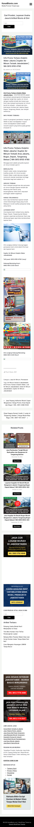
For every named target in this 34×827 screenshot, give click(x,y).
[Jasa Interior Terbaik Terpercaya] (17, 696)
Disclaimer (10, 773)
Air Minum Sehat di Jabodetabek (17, 382)
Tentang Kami (12, 768)
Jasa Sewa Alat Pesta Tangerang (14, 733)
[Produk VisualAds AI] (17, 809)
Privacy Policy (12, 771)
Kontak (9, 775)
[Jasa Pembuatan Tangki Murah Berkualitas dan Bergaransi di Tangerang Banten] (17, 448)
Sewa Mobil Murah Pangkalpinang (14, 739)
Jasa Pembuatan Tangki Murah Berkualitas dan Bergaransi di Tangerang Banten (17, 452)
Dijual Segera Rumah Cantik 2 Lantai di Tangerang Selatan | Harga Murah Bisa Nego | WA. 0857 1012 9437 (17, 415)
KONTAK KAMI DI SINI (11, 760)
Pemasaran (24, 379)
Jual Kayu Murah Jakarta (11, 741)
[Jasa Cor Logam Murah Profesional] (17, 556)
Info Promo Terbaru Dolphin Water (15, 384)
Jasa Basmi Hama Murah (11, 743)
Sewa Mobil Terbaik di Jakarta (13, 729)
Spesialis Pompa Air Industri (13, 737)
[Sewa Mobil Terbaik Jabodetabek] (17, 606)
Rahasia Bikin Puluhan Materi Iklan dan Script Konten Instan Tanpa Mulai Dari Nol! (17, 639)
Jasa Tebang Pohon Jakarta (12, 731)
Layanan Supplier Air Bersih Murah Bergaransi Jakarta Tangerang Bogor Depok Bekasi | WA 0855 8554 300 (17, 485)
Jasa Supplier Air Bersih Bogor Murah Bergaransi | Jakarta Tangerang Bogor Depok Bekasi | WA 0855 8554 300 (17, 518)
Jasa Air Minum (15, 379)
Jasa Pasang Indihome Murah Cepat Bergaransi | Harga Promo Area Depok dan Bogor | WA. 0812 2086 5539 (17, 403)
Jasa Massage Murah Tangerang (14, 735)
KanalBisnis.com (10, 3)
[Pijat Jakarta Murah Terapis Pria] (17, 722)
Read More (17, 461)
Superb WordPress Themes (17, 824)
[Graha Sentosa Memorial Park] (17, 671)
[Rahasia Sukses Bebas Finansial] (17, 581)
